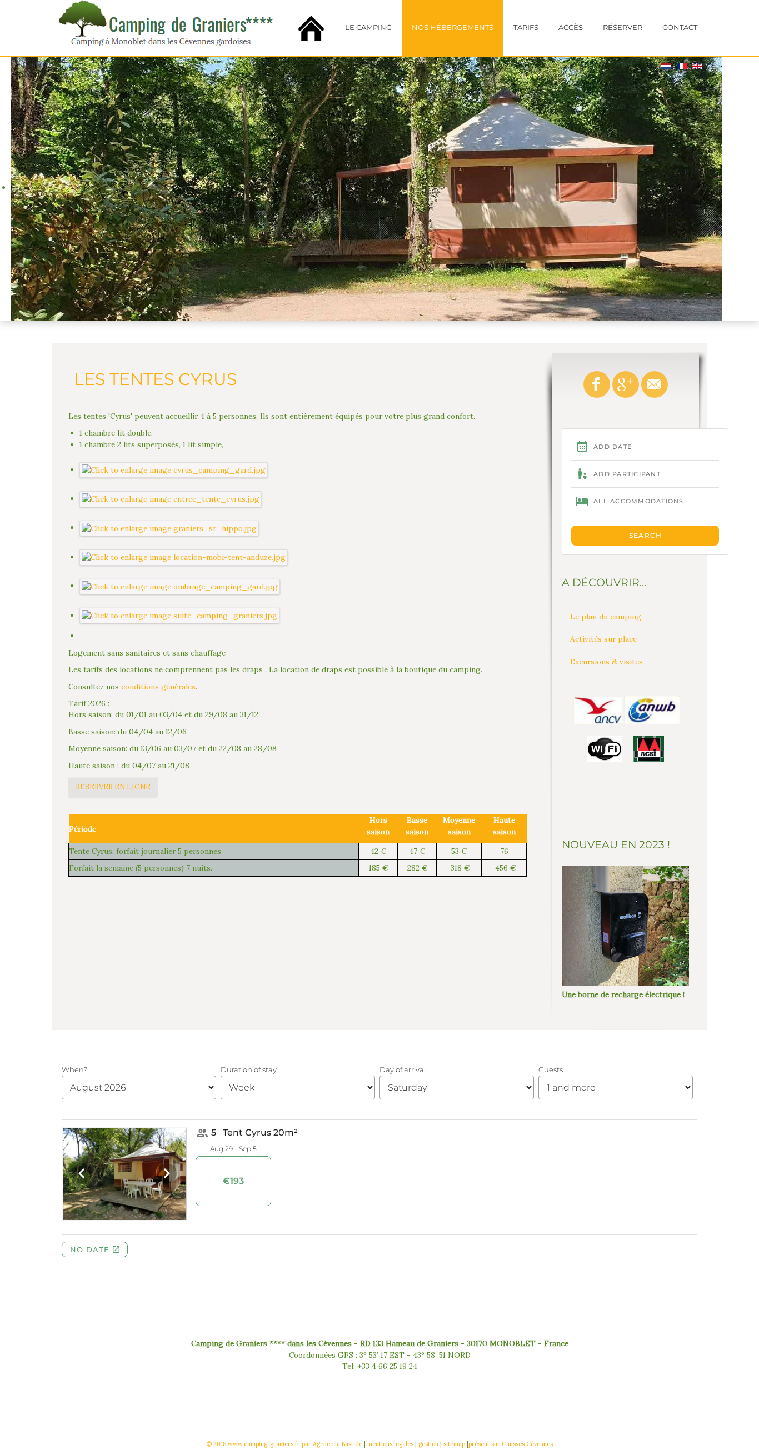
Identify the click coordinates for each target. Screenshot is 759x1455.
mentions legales (390, 1444)
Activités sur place (603, 639)
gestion (428, 1444)
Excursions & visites (606, 662)
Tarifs (525, 27)
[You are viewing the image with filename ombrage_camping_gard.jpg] (180, 586)
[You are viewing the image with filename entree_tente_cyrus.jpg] (170, 498)
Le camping (368, 27)
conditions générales (158, 687)
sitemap (454, 1444)
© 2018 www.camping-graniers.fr (253, 1444)
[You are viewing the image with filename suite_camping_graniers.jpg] (179, 615)
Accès (570, 27)
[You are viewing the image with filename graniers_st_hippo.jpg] (169, 527)
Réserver (622, 27)
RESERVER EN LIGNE (113, 787)
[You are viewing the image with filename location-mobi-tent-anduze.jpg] (183, 557)
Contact (679, 27)
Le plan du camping (605, 617)
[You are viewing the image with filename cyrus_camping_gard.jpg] (173, 469)
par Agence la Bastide (332, 1444)
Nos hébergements (452, 27)
